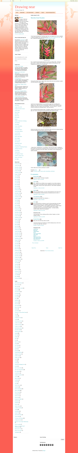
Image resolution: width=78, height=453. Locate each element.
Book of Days (17, 307)
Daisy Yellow (17, 112)
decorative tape (17, 329)
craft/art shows (17, 322)
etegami (16, 336)
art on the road (17, 291)
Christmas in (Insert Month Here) (20, 312)
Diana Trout (17, 115)
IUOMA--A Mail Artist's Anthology (21, 120)
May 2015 (16, 184)
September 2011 (18, 259)
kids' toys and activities (19, 369)
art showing (17, 293)
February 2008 (17, 278)
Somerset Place (18, 145)
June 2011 (17, 264)
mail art (16, 376)
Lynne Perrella (17, 133)
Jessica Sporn (17, 127)
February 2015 (17, 189)
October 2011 (17, 257)
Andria (21, 17)
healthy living (17, 355)
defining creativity (18, 331)
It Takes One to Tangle (19, 66)
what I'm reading (18, 424)
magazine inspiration (18, 374)
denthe (35, 190)
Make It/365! (22, 12)
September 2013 (18, 217)
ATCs (16, 298)
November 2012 (17, 234)
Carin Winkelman (37, 196)
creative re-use (17, 326)
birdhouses (17, 300)
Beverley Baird (36, 176)
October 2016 (17, 170)
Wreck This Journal (18, 430)
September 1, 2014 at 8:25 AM (39, 194)
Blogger (44, 450)
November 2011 (17, 255)
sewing (16, 409)
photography (17, 393)
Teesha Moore (17, 152)
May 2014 (16, 203)
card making (17, 310)
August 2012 (17, 240)
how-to (16, 359)
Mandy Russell (17, 134)
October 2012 (17, 236)
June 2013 (17, 222)
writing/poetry (17, 432)
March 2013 (17, 227)
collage (16, 315)
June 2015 (17, 182)
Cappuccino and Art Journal (20, 108)
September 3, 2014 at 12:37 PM (39, 210)
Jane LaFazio (17, 122)
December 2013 (17, 212)
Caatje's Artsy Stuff (18, 107)
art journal (35, 171)
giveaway (16, 350)
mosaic (16, 381)
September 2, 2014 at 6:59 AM (39, 199)
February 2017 (17, 163)
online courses (17, 385)
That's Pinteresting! (18, 414)
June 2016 (17, 177)
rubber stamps (17, 406)
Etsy (16, 340)
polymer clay (17, 395)
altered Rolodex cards (19, 288)
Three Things (17, 416)
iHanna (16, 119)
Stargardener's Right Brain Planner (21, 146)
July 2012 (16, 241)
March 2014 (17, 207)
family (16, 343)
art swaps (16, 296)
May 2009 (16, 276)
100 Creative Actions (30, 12)
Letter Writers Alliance (19, 131)
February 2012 (17, 250)
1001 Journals (17, 284)
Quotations (37, 12)
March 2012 (17, 248)
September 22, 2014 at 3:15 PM (39, 216)
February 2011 (17, 271)
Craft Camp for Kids (18, 321)
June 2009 (17, 274)
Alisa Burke (17, 105)
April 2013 (16, 226)
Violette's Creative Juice (19, 155)
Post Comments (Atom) (49, 250)
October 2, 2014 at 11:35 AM (39, 225)
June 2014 (17, 201)
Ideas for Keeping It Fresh (50, 12)
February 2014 (17, 208)
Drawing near (25, 7)
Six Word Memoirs (18, 78)
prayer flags (17, 397)
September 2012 (18, 238)
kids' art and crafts (18, 367)
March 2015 (17, 188)
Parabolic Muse (36, 219)
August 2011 (17, 260)
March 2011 (17, 269)
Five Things (17, 345)
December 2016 (17, 167)
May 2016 (16, 179)
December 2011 (17, 253)
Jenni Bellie (17, 124)
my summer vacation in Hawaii (49, 38)
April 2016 (16, 181)
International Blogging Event (20, 364)
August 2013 (17, 219)
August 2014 (17, 198)
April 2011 (16, 267)
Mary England (17, 138)
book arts (16, 303)
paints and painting (46, 171)
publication (17, 400)
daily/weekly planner (18, 328)
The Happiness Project (19, 153)
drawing (39, 171)
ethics (16, 338)
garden (16, 348)
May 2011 (16, 266)
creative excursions (18, 324)
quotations (17, 402)
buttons (16, 308)
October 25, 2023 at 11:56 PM (39, 240)
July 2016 (16, 175)
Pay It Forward (17, 392)
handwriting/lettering (18, 352)
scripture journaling (18, 407)
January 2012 (17, 252)
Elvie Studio (17, 117)
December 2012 (17, 233)
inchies (16, 362)
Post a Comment (35, 242)
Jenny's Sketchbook (18, 126)
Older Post (60, 247)
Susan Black (17, 150)
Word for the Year (18, 428)
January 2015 (17, 191)
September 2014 (18, 196)
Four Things (17, 347)
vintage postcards (18, 419)
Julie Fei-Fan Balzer (18, 129)
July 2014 (16, 200)
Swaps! (42, 12)
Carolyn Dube (17, 110)
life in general (17, 371)
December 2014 (17, 193)
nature (42, 171)
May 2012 (16, 245)
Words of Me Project (18, 157)
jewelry (16, 366)
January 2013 (17, 231)
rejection (16, 404)
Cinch (16, 314)
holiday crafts (17, 357)
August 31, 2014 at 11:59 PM (39, 179)
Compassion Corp (18, 317)
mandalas (16, 380)
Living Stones (22, 39)
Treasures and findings (19, 418)
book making (17, 305)
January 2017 (17, 165)
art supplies (17, 295)
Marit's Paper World (18, 136)
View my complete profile (19, 33)
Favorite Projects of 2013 (19, 96)
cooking (16, 319)
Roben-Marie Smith (18, 143)
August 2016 (17, 174)
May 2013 (16, 224)
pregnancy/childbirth (18, 399)
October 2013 (17, 215)
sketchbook (53, 171)
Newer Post (34, 247)
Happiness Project (18, 354)
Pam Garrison (17, 141)
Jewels (35, 181)
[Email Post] (39, 169)
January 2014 (17, 210)
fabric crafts (17, 341)
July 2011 (16, 262)
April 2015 (16, 186)
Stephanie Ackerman (18, 148)
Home (17, 12)
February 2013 (17, 229)
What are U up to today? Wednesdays (21, 421)
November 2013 (17, 214)
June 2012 (17, 243)
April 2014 (16, 205)
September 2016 (18, 172)
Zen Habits (17, 159)
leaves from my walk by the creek (54, 37)
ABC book (17, 286)
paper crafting (17, 390)
